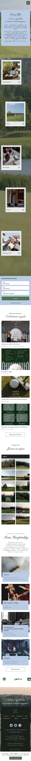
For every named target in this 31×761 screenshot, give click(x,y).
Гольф (12, 716)
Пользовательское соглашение (15, 745)
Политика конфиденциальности (15, 743)
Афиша (16, 718)
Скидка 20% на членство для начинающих (14, 399)
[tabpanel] (15, 492)
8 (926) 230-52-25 (21, 729)
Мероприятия (7, 718)
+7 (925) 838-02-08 (10, 729)
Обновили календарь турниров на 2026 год (14, 427)
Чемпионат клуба (6, 371)
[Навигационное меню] (28, 2)
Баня (26, 716)
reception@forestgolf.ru (15, 732)
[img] (11, 725)
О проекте (6, 716)
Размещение (19, 716)
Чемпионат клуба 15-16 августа (10, 344)
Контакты (25, 718)
